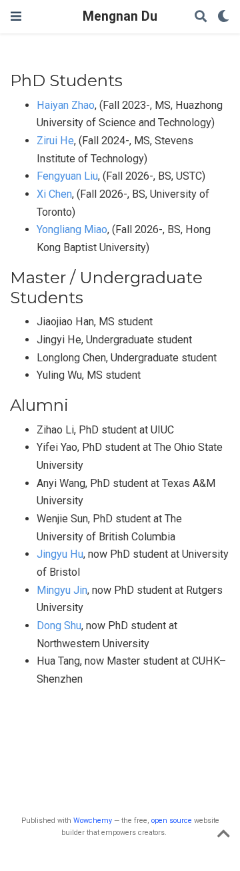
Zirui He (55, 140)
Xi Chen (54, 194)
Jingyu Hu (60, 554)
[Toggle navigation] (16, 16)
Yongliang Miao (72, 229)
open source (171, 820)
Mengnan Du (120, 16)
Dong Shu (59, 625)
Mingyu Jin (62, 590)
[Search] (201, 17)
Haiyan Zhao (66, 105)
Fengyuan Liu (67, 176)
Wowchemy (92, 820)
